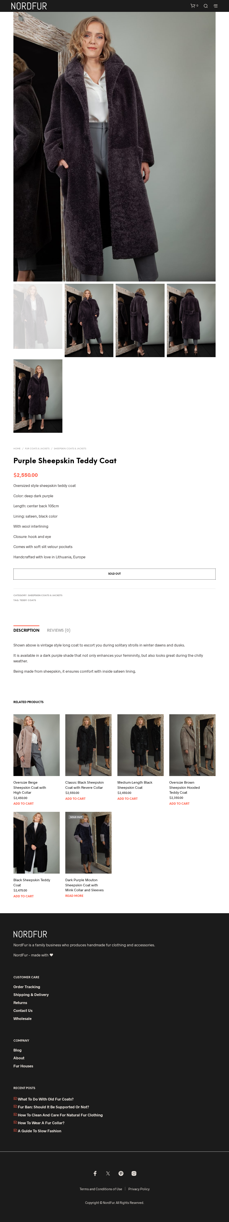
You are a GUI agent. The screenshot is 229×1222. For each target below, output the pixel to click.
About (18, 1058)
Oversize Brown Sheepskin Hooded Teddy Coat (184, 787)
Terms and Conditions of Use (101, 1189)
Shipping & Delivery (31, 994)
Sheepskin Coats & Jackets (70, 449)
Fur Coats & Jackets (37, 449)
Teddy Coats (28, 600)
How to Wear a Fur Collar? (41, 1122)
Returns (20, 1002)
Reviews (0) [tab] (58, 631)
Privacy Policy (139, 1189)
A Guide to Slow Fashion (39, 1130)
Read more (74, 896)
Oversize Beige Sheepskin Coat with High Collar (29, 787)
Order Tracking (26, 986)
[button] (194, 5)
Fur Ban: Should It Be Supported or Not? (53, 1107)
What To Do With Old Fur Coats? (46, 1099)
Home (17, 449)
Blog (17, 1050)
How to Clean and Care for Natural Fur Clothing (60, 1115)
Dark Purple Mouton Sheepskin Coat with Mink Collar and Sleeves (84, 885)
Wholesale (22, 1018)
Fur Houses (23, 1066)
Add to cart (23, 803)
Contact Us (22, 1010)
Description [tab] (26, 631)
